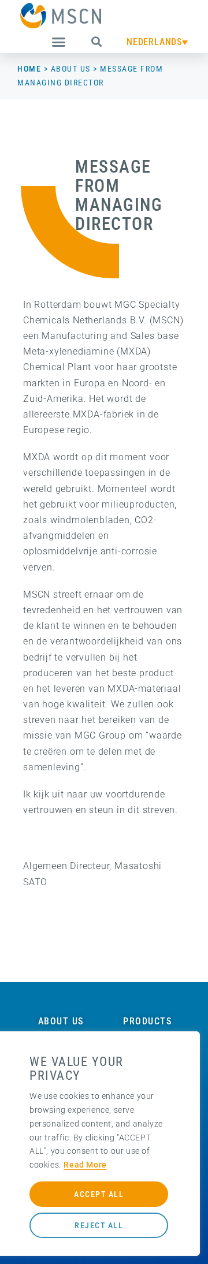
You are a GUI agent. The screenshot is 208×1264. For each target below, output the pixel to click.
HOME (29, 68)
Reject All (99, 1225)
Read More (85, 1164)
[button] (59, 42)
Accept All (99, 1194)
